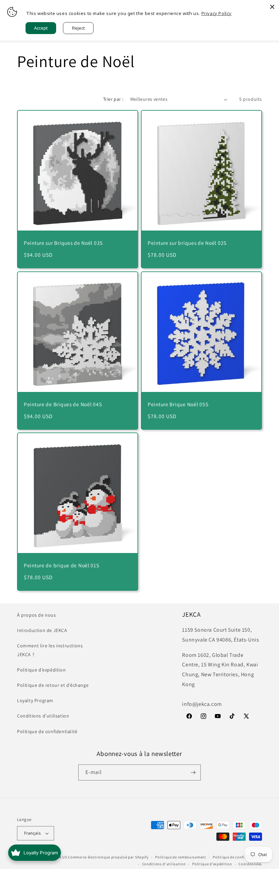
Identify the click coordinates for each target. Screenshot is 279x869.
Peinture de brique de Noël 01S (61, 565)
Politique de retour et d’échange (52, 685)
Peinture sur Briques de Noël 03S (63, 243)
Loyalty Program (35, 700)
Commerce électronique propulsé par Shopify (108, 857)
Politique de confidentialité (47, 731)
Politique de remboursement (180, 857)
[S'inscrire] (192, 772)
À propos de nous (36, 615)
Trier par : (113, 99)
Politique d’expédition (41, 670)
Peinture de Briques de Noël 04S (63, 404)
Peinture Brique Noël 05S (178, 404)
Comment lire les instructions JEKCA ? (50, 650)
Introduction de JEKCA (42, 630)
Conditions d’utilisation (43, 716)
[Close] (272, 6)
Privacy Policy (216, 13)
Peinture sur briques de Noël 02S (187, 243)
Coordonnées (250, 864)
